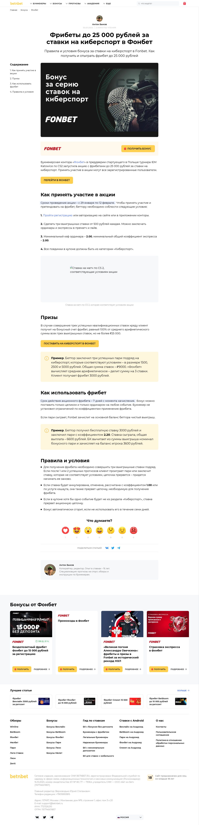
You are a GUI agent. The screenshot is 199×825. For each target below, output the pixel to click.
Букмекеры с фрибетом (96, 732)
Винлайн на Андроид (131, 726)
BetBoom (15, 732)
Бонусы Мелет (54, 753)
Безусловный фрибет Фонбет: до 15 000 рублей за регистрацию (31, 642)
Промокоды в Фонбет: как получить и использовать (77, 642)
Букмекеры (39, 3)
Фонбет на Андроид (130, 742)
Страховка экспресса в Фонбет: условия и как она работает (168, 642)
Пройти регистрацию (58, 215)
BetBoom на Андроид (131, 732)
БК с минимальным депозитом (93, 749)
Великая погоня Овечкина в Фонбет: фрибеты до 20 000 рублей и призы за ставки (122, 642)
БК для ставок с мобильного (98, 756)
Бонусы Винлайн (55, 726)
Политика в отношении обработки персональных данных (170, 743)
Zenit (13, 763)
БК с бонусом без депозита (98, 726)
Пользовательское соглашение (166, 733)
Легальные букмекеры (95, 737)
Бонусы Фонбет (55, 737)
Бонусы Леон (53, 747)
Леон (13, 758)
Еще (108, 3)
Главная (13, 10)
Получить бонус (139, 148)
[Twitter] (113, 548)
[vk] (37, 817)
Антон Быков (99, 24)
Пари (13, 747)
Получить (23, 669)
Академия (93, 3)
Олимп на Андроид (130, 747)
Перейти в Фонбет (57, 180)
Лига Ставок (16, 753)
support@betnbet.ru (52, 803)
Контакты (161, 726)
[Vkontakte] (107, 548)
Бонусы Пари (53, 742)
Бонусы (57, 3)
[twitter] (44, 817)
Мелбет (14, 742)
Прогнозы (75, 3)
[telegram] (51, 817)
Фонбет (34, 10)
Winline (14, 726)
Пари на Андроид (129, 737)
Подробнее (40, 669)
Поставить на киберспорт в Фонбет (70, 343)
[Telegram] (118, 548)
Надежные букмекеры (95, 742)
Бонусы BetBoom (56, 732)
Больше (182, 690)
